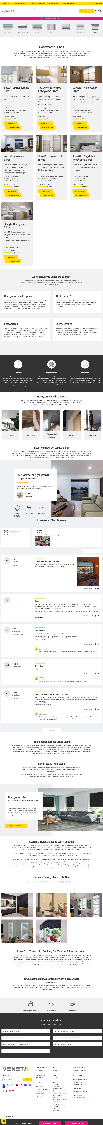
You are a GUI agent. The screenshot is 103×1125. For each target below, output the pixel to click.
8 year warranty (54, 3)
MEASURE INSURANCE (78, 1075)
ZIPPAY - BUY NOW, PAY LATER (60, 1099)
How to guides (60, 9)
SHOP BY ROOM (40, 1094)
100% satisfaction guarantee (38, 3)
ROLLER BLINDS (40, 1073)
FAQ (54, 1082)
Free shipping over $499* (20, 3)
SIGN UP (28, 1079)
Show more (51, 730)
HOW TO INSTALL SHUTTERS (80, 1084)
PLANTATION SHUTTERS (41, 1075)
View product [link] (12, 123)
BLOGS (54, 1073)
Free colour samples (49, 9)
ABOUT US (55, 1071)
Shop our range (28, 9)
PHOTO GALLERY (40, 1096)
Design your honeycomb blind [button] (17, 825)
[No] (98, 588)
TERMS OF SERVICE (57, 1104)
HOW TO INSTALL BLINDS (79, 1082)
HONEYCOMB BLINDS (41, 1071)
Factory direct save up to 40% (69, 3)
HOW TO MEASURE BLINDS (79, 1071)
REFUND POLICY (56, 1102)
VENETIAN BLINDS (40, 1077)
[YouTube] (13, 1091)
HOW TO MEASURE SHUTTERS (80, 1073)
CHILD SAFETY (56, 1077)
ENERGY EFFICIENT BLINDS (42, 1089)
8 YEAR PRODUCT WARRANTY (60, 1093)
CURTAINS (38, 1082)
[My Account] (101, 11)
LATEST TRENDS (40, 1091)
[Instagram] (10, 1091)
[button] (11, 119)
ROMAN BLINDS (40, 1080)
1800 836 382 (6, 3)
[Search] (96, 11)
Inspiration (50, 13)
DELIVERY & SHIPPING (58, 1080)
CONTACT (55, 1075)
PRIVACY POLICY (56, 1111)
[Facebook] (3, 1091)
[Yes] (95, 588)
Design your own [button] (87, 11)
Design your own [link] (14, 127)
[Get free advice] (97, 3)
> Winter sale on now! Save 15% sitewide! (51, 18)
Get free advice (38, 9)
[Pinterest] (6, 1091)
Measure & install (70, 9)
